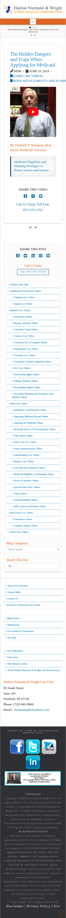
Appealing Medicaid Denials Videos (31, 416)
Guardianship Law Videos (26, 455)
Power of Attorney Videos (26, 480)
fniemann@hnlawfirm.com (31, 709)
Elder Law (31, 731)
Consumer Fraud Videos (25, 329)
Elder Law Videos (27, 76)
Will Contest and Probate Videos (30, 506)
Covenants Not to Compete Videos (30, 342)
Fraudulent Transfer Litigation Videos (32, 362)
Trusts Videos (20, 493)
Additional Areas (33, 733)
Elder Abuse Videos (23, 436)
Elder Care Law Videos (25, 442)
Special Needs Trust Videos (27, 487)
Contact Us (12, 598)
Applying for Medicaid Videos (28, 423)
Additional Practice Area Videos (25, 291)
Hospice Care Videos (24, 461)
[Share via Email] (40, 196)
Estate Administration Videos (28, 448)
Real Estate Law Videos (21, 513)
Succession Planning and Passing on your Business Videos (33, 395)
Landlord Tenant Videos (25, 526)
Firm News (12, 657)
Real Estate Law (48, 731)
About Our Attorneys (17, 586)
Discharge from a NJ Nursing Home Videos (35, 429)
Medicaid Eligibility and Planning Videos (34, 474)
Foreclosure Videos (23, 519)
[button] (33, 21)
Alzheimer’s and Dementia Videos (30, 410)
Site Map (11, 637)
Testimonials (13, 625)
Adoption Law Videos (24, 297)
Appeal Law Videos (23, 304)
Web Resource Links (17, 664)
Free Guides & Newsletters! (20, 631)
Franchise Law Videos (24, 355)
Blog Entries (13, 618)
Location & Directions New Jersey (23, 605)
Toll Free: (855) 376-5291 (33, 272)
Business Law (15, 731)
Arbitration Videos (23, 317)
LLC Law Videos (22, 368)
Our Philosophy (15, 651)
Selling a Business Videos (26, 381)
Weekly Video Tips (19, 284)
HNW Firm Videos (19, 532)
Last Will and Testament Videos (29, 468)
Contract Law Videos (24, 336)
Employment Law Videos (26, 349)
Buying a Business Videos (26, 323)
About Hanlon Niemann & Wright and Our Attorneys (33, 670)
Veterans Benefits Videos (25, 500)
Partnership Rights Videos (26, 374)
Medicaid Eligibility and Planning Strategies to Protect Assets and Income (31, 166)
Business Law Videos (20, 310)
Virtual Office (14, 592)
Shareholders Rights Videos (27, 387)
